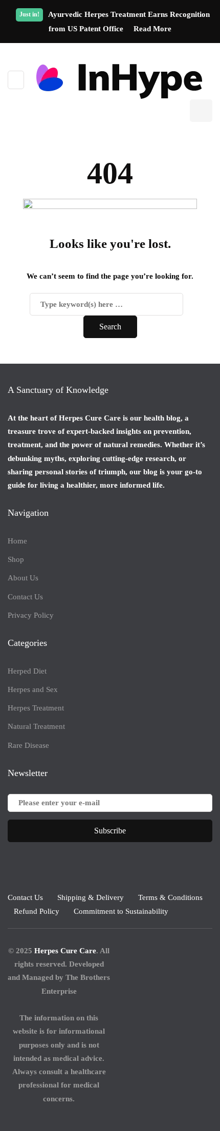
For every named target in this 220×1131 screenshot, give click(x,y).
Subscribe (110, 830)
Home (17, 541)
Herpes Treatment (36, 708)
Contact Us (25, 597)
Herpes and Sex (33, 689)
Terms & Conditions (170, 897)
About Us (23, 578)
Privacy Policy (31, 615)
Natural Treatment (36, 726)
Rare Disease (28, 745)
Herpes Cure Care (65, 951)
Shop (16, 559)
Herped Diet (27, 671)
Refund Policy (36, 911)
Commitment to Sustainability (121, 911)
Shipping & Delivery (90, 897)
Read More (152, 29)
